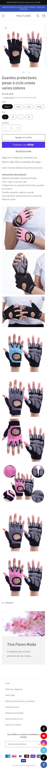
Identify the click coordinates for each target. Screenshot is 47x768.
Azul (19, 106)
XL (29, 117)
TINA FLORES (19, 765)
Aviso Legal (10, 695)
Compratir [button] (9, 602)
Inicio (7, 683)
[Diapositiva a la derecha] (29, 72)
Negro (7, 106)
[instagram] (43, 743)
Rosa (39, 106)
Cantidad (5, 123)
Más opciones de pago (23, 151)
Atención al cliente (13, 725)
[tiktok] (43, 757)
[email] (43, 750)
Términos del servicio (14, 719)
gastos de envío (9, 97)
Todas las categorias (13, 689)
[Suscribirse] (39, 744)
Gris (29, 106)
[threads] (43, 728)
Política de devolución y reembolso (20, 701)
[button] (3, 16)
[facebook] (43, 764)
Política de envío (12, 707)
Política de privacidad (14, 713)
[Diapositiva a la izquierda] (18, 72)
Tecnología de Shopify (29, 765)
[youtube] (43, 736)
